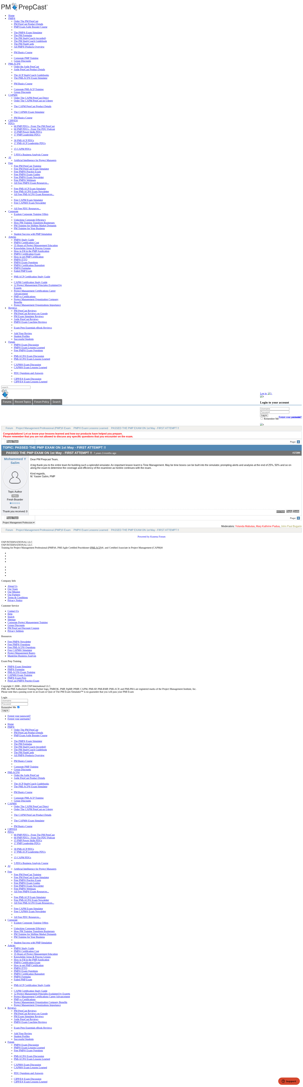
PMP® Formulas (22, 268)
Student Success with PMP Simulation (33, 234)
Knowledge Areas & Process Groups (32, 248)
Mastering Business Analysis (22, 656)
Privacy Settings (16, 631)
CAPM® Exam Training (20, 675)
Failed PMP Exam (23, 271)
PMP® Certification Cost (26, 242)
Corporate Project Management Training (28, 622)
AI (9, 157)
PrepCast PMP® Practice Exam (23, 680)
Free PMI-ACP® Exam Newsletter (31, 191)
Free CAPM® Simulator (20, 650)
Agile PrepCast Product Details (29, 69)
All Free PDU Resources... (27, 208)
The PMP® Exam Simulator (28, 32)
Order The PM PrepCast (26, 21)
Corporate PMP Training (26, 58)
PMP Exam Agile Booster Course (30, 27)
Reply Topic (12, 441)
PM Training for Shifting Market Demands (35, 225)
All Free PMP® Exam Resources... (31, 183)
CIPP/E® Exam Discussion (27, 378)
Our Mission (14, 591)
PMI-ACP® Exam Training (21, 672)
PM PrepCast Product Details (28, 24)
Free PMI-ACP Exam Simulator (30, 188)
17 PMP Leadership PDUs (27, 134)
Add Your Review (23, 333)
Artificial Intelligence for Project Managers (35, 160)
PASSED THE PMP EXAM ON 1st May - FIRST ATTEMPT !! (145, 428)
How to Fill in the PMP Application (31, 251)
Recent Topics (23, 401)
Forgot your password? (19, 716)
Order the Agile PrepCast (26, 66)
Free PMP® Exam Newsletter (29, 177)
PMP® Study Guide (24, 239)
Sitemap (12, 619)
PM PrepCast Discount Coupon (23, 628)
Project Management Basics (21, 653)
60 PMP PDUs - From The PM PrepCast (34, 126)
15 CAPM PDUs (22, 149)
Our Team (13, 589)
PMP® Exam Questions (26, 262)
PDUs (11, 123)
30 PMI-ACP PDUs (24, 140)
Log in (5, 710)
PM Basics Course (23, 52)
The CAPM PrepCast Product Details (32, 106)
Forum (11, 342)
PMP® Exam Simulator (19, 666)
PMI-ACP (96, 547)
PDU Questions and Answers (28, 373)
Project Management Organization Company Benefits (40, 1002)
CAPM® (13, 95)
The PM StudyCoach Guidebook (30, 41)
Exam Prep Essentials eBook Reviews (33, 327)
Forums (7, 401)
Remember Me (271, 418)
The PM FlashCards (24, 44)
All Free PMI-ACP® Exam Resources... (34, 194)
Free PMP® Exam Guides (27, 174)
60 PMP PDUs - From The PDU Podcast (34, 129)
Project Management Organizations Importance (37, 305)
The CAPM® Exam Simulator (29, 112)
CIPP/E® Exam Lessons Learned (30, 381)
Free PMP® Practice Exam (27, 171)
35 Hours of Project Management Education (36, 245)
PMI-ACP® (14, 63)
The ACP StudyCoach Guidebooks (31, 75)
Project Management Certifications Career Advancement (42, 996)
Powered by (144, 536)
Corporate (13, 211)
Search (57, 401)
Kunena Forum (157, 536)
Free (10, 163)
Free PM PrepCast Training (27, 166)
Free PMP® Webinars (25, 180)
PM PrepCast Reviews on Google (31, 313)
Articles (12, 237)
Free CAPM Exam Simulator (28, 200)
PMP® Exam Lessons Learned (29, 347)
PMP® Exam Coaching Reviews (30, 322)
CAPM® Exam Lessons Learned (30, 367)
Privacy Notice (15, 600)
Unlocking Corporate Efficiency (30, 220)
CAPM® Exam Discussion (27, 364)
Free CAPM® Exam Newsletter (30, 203)
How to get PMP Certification (29, 256)
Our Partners (14, 594)
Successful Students (24, 339)
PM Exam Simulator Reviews (29, 316)
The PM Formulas (23, 35)
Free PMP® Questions (19, 644)
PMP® (11, 18)
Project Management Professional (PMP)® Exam (43, 428)
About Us (12, 586)
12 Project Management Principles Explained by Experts (42, 993)
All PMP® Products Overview (29, 46)
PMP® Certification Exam (27, 254)
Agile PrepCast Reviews (26, 319)
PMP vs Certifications (25, 296)
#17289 (296, 453)
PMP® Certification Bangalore (29, 265)
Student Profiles (22, 336)
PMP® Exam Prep (17, 678)
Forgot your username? (290, 417)
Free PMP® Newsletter (19, 641)
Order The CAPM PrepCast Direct (31, 97)
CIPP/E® (13, 120)
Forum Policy (41, 401)
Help (10, 614)
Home (11, 15)
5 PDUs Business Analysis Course (31, 154)
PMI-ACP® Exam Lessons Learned (32, 359)
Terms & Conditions (18, 597)
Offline (15, 496)
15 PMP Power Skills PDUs (28, 132)
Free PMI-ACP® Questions (21, 647)
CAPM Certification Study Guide (30, 282)
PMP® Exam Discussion (26, 344)
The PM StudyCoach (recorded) (30, 38)
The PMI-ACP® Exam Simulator (30, 78)
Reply (289, 511)
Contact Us (13, 611)
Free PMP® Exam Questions (28, 350)
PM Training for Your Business (29, 228)
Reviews (12, 308)
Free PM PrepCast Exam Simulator (31, 168)
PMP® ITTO (20, 259)
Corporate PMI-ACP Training (29, 89)
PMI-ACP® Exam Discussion (29, 356)
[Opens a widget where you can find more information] (289, 1081)
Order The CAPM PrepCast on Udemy (33, 100)
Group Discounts (22, 61)
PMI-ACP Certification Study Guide (32, 276)
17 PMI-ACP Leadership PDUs (30, 143)
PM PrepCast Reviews (25, 310)
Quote (296, 511)
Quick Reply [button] (280, 511)
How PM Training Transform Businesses (34, 222)
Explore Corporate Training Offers (31, 214)
